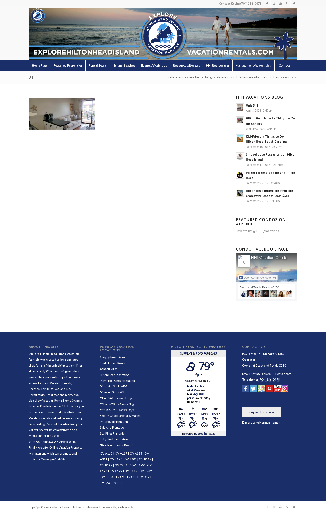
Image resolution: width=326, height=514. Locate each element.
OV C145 (131, 471)
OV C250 (137, 465)
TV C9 (120, 477)
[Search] (287, 76)
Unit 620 (109, 404)
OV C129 (116, 471)
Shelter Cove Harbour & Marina (120, 415)
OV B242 (106, 465)
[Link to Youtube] (280, 3)
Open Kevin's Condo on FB (260, 277)
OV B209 (130, 459)
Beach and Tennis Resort (117, 445)
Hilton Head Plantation (114, 375)
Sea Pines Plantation (113, 433)
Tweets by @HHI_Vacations (257, 231)
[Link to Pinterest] (287, 3)
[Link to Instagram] (274, 3)
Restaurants (36, 395)
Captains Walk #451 (114, 386)
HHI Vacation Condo (269, 257)
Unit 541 (108, 398)
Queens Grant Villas (114, 392)
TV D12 (144, 477)
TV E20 (105, 482)
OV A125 (136, 453)
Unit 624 (110, 410)
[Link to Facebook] (267, 3)
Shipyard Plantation (113, 427)
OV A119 (121, 453)
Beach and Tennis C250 (271, 365)
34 (31, 77)
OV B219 (145, 459)
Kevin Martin (125, 507)
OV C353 (107, 477)
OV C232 (121, 465)
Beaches (34, 389)
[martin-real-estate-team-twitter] (253, 389)
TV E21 (117, 482)
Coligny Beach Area (112, 357)
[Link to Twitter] (294, 3)
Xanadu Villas (108, 369)
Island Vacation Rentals (56, 383)
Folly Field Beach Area (114, 439)
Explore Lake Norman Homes (261, 422)
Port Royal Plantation (114, 421)
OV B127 (116, 459)
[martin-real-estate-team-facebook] (245, 389)
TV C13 (131, 477)
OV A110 (106, 453)
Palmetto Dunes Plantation (117, 380)
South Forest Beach (112, 363)
